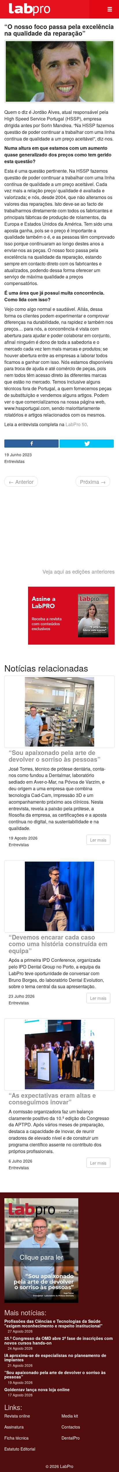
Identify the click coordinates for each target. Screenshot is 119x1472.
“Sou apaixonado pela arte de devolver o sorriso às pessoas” (55, 756)
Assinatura (14, 1427)
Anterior (21, 481)
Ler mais (98, 840)
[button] (110, 9)
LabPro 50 (75, 424)
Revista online (17, 1416)
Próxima (93, 481)
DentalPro (71, 1438)
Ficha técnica (16, 1438)
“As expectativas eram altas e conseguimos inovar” (52, 1098)
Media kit (70, 1416)
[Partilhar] (31, 443)
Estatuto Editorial (19, 1449)
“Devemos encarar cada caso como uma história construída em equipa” (58, 944)
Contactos (71, 1427)
